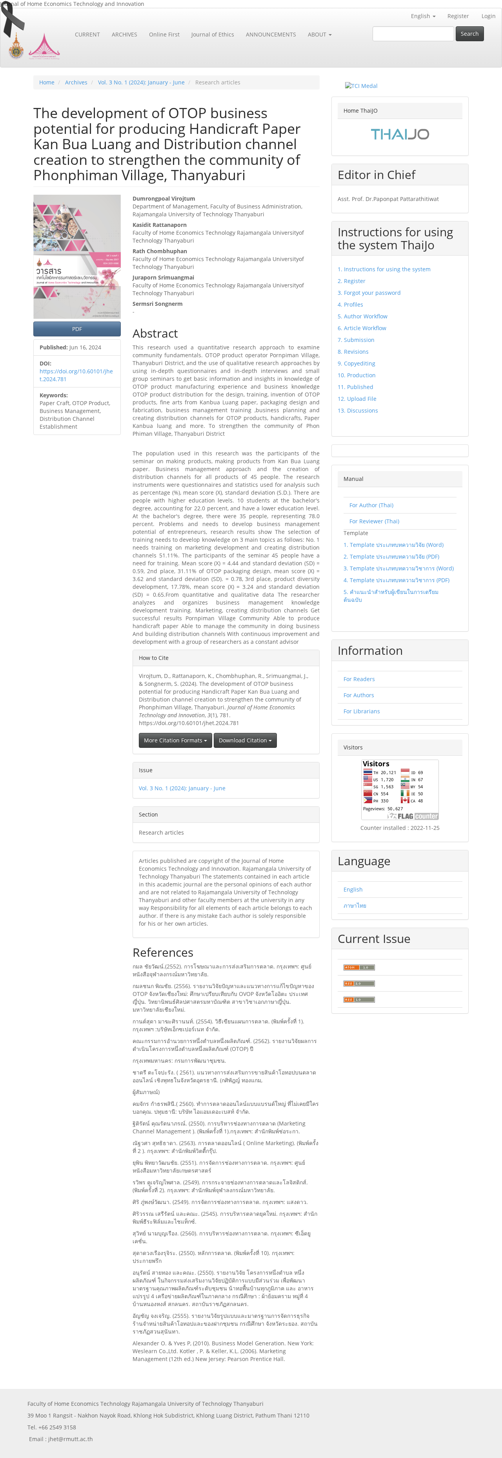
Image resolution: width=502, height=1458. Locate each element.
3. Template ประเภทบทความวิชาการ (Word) (399, 568)
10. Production (357, 375)
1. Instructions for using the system (384, 269)
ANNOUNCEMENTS (271, 34)
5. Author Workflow (362, 316)
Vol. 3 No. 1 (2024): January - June (141, 82)
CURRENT (87, 34)
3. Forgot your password (369, 292)
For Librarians (362, 711)
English (353, 889)
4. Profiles (350, 304)
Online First (164, 34)
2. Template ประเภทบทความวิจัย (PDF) (391, 556)
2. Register (352, 281)
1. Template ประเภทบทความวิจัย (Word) (394, 544)
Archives (76, 82)
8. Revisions (353, 351)
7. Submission (356, 339)
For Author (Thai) (371, 505)
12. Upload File (357, 398)
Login (489, 16)
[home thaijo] (400, 133)
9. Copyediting (356, 363)
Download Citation (244, 740)
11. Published (355, 387)
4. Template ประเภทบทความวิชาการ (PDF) (396, 580)
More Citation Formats (174, 740)
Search (470, 33)
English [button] (421, 16)
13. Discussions (358, 410)
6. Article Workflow (362, 328)
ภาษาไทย (355, 905)
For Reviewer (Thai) (374, 521)
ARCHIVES (124, 34)
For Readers (359, 679)
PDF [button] (77, 329)
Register (458, 16)
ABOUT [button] (318, 34)
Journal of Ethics (212, 34)
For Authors (359, 695)
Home (47, 82)
